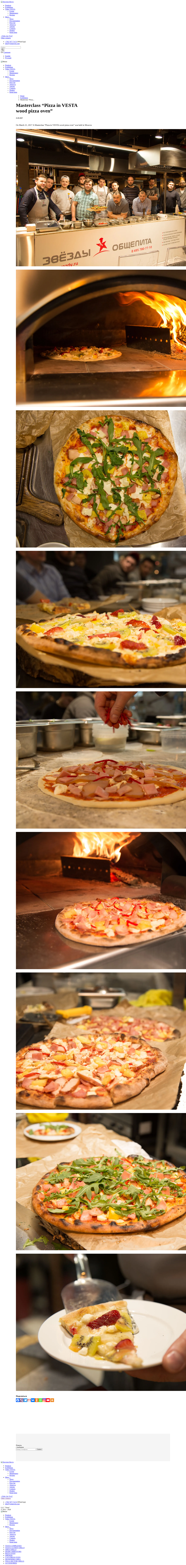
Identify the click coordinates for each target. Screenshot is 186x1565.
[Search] (3, 50)
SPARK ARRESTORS (13, 1551)
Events (11, 11)
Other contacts (6, 38)
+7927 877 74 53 (11, 42)
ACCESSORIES (11, 1563)
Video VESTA (10, 9)
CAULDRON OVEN (12, 1557)
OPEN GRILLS (10, 1550)
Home (22, 96)
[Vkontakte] (33, 1400)
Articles (12, 27)
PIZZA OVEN (10, 1553)
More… (8, 17)
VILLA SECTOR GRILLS (14, 1561)
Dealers (12, 30)
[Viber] (21, 1400)
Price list (12, 23)
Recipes (12, 15)
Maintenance (13, 13)
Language (7, 52)
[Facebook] (18, 1400)
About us (12, 25)
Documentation (14, 21)
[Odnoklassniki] (37, 1400)
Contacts (12, 28)
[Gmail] (29, 1400)
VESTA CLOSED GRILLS (15, 1548)
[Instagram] (44, 1400)
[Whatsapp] (40, 1400)
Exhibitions (9, 7)
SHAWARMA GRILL (13, 1559)
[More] (52, 1400)
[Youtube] (48, 1400)
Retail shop (13, 32)
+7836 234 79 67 (7, 36)
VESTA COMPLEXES (13, 1546)
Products (8, 5)
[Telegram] (25, 1400)
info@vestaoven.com (12, 43)
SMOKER (8, 1555)
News (11, 19)
